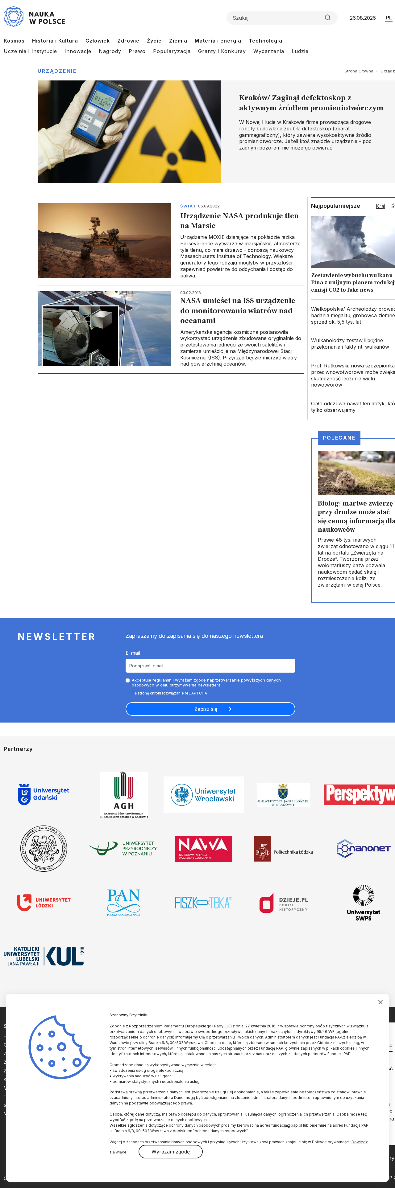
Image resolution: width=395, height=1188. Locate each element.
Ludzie (300, 51)
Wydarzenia (268, 51)
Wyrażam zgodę (171, 1152)
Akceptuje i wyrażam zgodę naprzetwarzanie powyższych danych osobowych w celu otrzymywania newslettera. (206, 683)
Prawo (137, 51)
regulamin (162, 680)
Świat (188, 205)
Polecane (339, 438)
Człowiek (97, 41)
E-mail (133, 653)
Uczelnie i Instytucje (30, 51)
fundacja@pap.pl (286, 1125)
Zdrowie (128, 41)
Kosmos (14, 41)
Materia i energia (218, 41)
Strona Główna (359, 70)
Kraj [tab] (380, 206)
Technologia (265, 41)
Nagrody (110, 51)
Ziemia (178, 41)
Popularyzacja (172, 51)
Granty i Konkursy (222, 51)
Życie (154, 41)
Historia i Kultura (55, 41)
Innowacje (77, 51)
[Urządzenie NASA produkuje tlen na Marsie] (171, 241)
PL (389, 17)
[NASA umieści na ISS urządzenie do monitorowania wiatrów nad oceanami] (171, 329)
